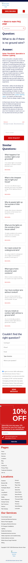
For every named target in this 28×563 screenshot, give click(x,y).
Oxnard (17, 480)
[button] (24, 11)
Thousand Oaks (19, 499)
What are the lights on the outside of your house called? (13, 227)
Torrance (17, 503)
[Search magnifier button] (24, 28)
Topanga (17, 501)
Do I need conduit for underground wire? (13, 249)
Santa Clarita (18, 492)
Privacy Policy (8, 438)
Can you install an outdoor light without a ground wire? (14, 313)
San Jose (17, 487)
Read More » (8, 169)
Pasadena (17, 482)
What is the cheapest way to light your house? (13, 180)
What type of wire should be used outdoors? (11, 271)
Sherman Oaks (18, 496)
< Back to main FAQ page (11, 22)
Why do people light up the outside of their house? (14, 204)
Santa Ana (17, 489)
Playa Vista (17, 485)
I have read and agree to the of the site (11, 437)
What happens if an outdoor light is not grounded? (12, 157)
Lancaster (17, 508)
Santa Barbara (18, 506)
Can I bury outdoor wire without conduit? (14, 291)
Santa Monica (18, 494)
